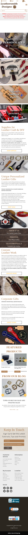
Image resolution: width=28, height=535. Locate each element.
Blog (16, 464)
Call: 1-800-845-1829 (7, 459)
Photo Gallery (18, 460)
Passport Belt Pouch (5, 367)
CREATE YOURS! (11, 322)
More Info (17, 463)
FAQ (4, 462)
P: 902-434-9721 (18, 477)
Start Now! (11, 207)
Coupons (5, 480)
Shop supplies (11, 150)
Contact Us (5, 460)
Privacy (4, 464)
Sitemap (5, 466)
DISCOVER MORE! (11, 273)
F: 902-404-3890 (18, 478)
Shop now (14, 46)
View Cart (5, 474)
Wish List (5, 477)
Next (25, 360)
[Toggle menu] (26, 4)
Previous (2, 360)
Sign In (4, 473)
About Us (17, 457)
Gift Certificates (6, 478)
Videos (16, 461)
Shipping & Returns (7, 463)
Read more (13, 409)
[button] (14, 509)
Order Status (6, 476)
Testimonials (17, 458)
